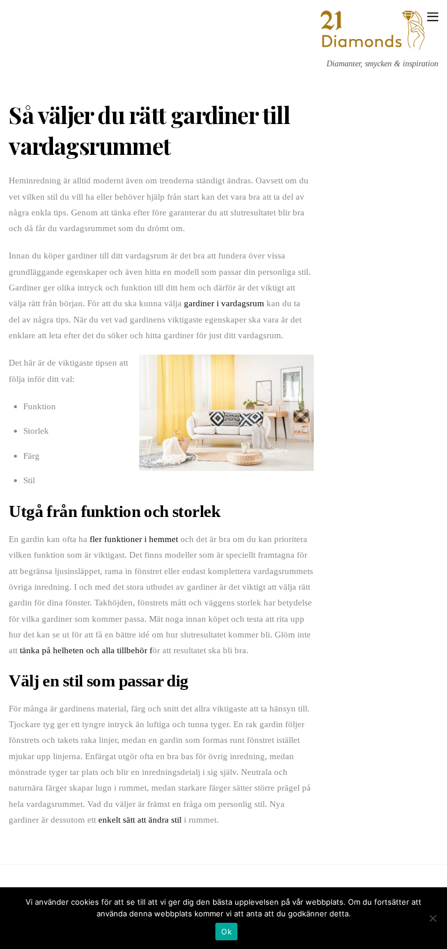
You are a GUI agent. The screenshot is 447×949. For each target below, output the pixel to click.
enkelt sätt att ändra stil (140, 819)
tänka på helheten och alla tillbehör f (86, 650)
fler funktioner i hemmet (134, 539)
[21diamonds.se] (374, 47)
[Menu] (432, 16)
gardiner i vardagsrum (224, 303)
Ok (226, 931)
